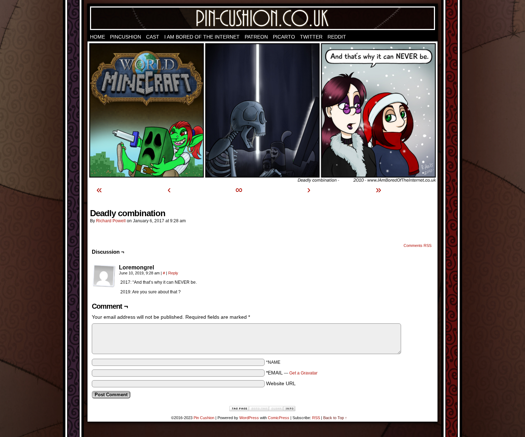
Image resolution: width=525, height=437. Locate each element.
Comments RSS (417, 245)
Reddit (337, 37)
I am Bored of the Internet (202, 37)
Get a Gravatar (303, 373)
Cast (152, 37)
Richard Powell (111, 220)
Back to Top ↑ (335, 418)
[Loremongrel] (103, 275)
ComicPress (278, 418)
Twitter (311, 37)
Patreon (256, 37)
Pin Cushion (263, 18)
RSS (316, 418)
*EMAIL (292, 373)
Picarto (284, 37)
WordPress (249, 418)
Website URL (281, 383)
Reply (173, 273)
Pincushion (125, 37)
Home (97, 37)
